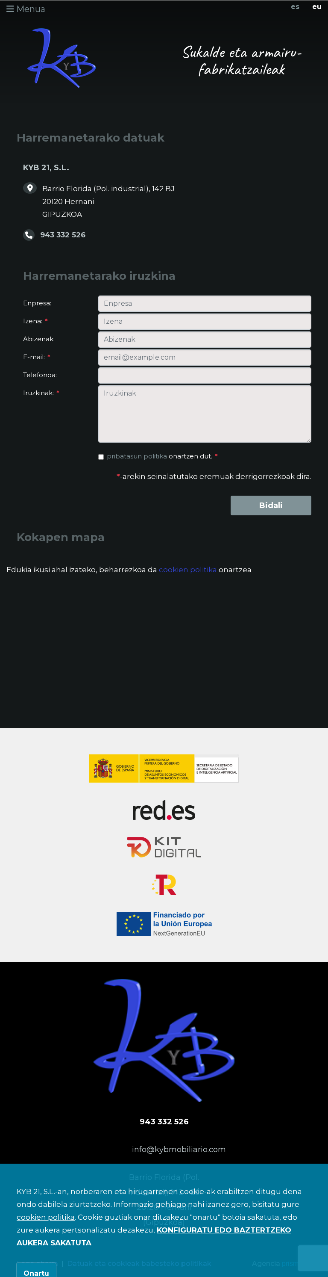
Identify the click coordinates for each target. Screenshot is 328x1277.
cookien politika (188, 569)
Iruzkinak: (41, 393)
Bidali (271, 505)
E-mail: (36, 357)
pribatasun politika (137, 456)
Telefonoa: (40, 375)
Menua (29, 9)
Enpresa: (37, 303)
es (295, 7)
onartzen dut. (162, 456)
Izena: (35, 321)
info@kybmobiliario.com (179, 1149)
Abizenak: (39, 339)
